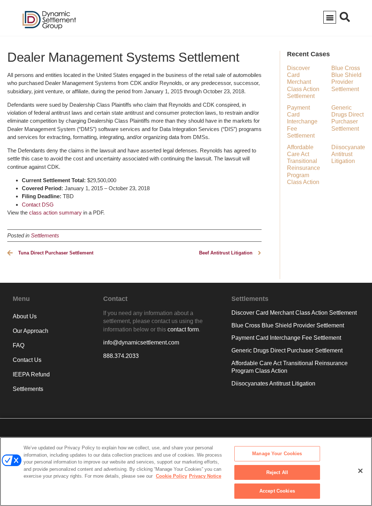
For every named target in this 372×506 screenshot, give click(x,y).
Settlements (45, 235)
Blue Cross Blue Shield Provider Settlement (287, 325)
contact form (183, 329)
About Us (25, 316)
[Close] (360, 471)
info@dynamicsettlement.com (141, 342)
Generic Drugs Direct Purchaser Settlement (287, 350)
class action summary (55, 212)
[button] (329, 17)
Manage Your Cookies (277, 453)
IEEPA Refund (31, 374)
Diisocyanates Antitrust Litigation (349, 154)
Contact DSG (38, 204)
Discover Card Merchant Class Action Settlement (303, 82)
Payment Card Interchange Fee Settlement (302, 122)
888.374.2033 (121, 356)
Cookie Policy (171, 476)
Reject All (277, 472)
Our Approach (30, 331)
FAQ (18, 345)
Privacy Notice (205, 476)
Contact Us (27, 360)
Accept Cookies (277, 491)
